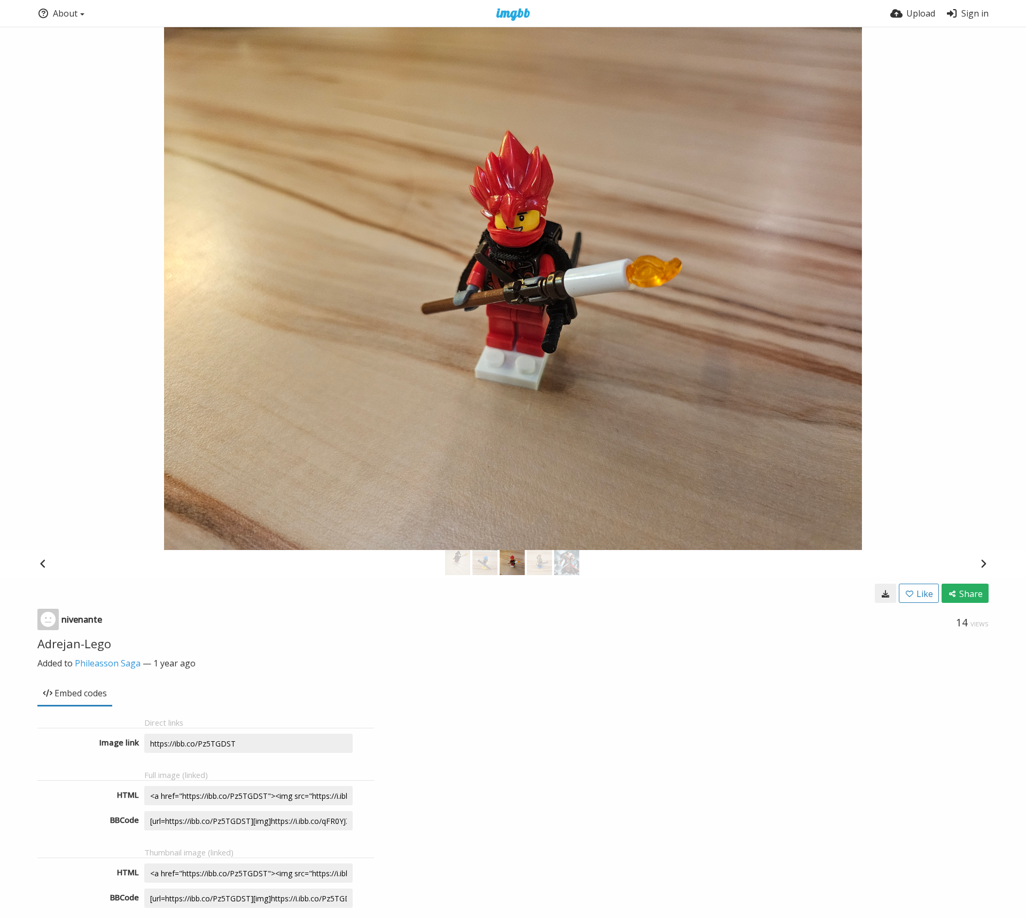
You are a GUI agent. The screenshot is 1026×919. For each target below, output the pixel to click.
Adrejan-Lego (74, 643)
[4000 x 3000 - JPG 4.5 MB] (885, 593)
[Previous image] (42, 563)
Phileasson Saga (108, 663)
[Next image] (983, 563)
